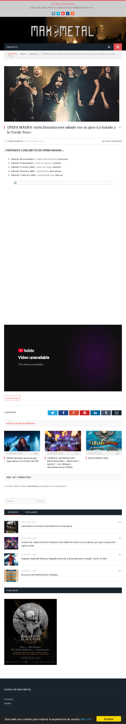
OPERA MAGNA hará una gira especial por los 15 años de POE (22, 459)
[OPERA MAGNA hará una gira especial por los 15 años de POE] (22, 442)
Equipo (7, 703)
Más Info (86, 719)
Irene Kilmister (15, 141)
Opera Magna (12, 398)
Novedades (116, 141)
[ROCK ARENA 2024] (104, 442)
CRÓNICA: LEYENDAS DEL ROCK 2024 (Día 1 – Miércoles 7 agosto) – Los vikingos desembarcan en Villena (63, 463)
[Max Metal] (63, 30)
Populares (31, 512)
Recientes (13, 512)
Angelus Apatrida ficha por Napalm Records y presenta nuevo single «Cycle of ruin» (64, 558)
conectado (32, 486)
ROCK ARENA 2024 (98, 458)
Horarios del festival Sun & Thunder (39, 574)
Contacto (8, 699)
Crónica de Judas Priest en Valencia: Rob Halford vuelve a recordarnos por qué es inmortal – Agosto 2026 (63, 7)
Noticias (106, 141)
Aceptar (109, 719)
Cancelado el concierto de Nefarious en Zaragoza (46, 526)
